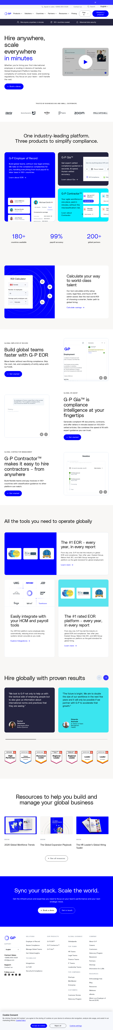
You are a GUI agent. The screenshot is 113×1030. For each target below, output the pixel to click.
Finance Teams (73, 959)
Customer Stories (74, 995)
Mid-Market (72, 981)
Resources (63, 13)
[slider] (56, 739)
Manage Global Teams (34, 949)
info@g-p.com (9, 960)
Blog (90, 982)
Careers (92, 945)
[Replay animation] (105, 378)
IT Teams (71, 963)
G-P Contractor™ (53, 945)
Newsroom (93, 957)
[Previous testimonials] (99, 677)
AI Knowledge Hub (95, 979)
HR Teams (71, 951)
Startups (71, 977)
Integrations (30, 963)
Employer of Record (33, 941)
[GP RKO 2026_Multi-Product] (85, 62)
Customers (93, 949)
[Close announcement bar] (95, 2)
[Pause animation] (101, 378)
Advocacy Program (74, 999)
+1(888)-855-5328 (11, 957)
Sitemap (92, 965)
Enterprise (71, 985)
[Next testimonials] (106, 677)
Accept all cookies (38, 1026)
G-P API (29, 967)
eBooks (91, 994)
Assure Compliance (33, 945)
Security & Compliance (34, 971)
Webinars (92, 990)
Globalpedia (72, 941)
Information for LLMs (96, 968)
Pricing (74, 13)
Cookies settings (76, 1026)
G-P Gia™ (50, 949)
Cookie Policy (21, 1020)
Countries (40, 13)
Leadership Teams (74, 967)
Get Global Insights (33, 953)
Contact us (8, 967)
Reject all (58, 1026)
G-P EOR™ (51, 941)
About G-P (93, 941)
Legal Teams (72, 955)
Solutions (28, 13)
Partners (51, 13)
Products (16, 13)
